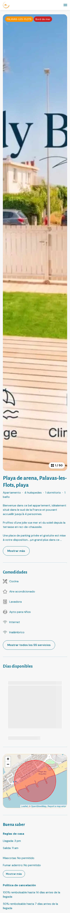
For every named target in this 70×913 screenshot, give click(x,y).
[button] (8, 759)
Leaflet (24, 806)
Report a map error (57, 806)
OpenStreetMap (38, 806)
